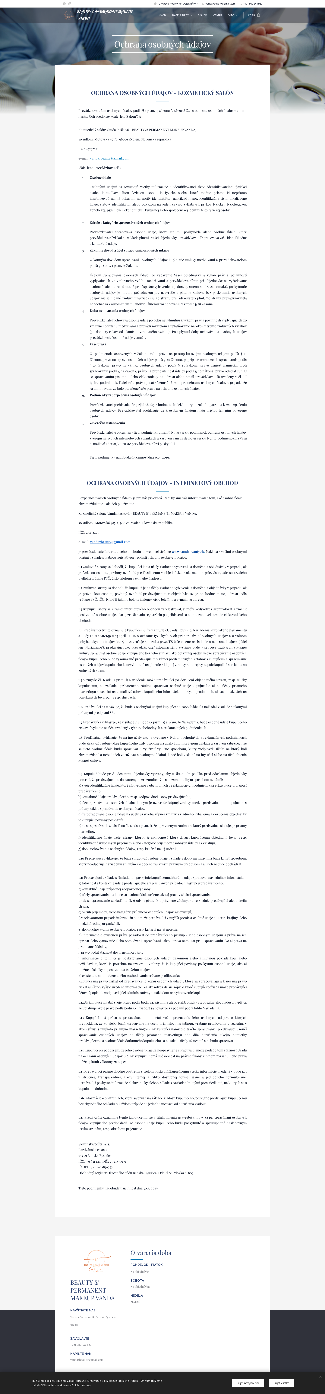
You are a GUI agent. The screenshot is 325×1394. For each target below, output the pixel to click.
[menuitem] (162, 15)
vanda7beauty (100, 542)
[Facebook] (64, 4)
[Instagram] (70, 4)
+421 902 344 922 (252, 3)
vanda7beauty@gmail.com (220, 3)
